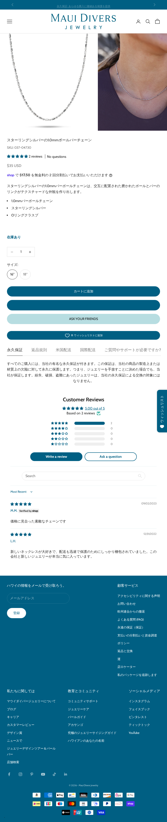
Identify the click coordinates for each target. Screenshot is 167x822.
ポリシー (123, 643)
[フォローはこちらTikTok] (54, 774)
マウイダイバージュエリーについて (31, 701)
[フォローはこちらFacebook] (9, 774)
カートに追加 (83, 291)
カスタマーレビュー (20, 725)
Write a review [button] (56, 457)
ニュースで (14, 741)
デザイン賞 (14, 733)
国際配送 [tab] (88, 350)
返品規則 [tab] (39, 350)
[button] (18, 156)
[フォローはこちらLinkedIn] (65, 774)
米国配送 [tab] (63, 350)
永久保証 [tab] (15, 350)
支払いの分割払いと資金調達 (137, 635)
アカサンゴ (75, 725)
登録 (16, 613)
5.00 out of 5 (95, 408)
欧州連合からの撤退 (131, 611)
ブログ (11, 709)
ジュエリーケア (78, 709)
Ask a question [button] (111, 457)
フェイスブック (139, 709)
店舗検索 (13, 762)
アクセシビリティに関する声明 (138, 596)
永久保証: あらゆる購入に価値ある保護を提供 (83, 4)
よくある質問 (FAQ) (130, 619)
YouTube (134, 733)
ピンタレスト (138, 717)
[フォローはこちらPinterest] (32, 774)
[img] (20, 504)
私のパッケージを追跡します (137, 675)
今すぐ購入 (83, 305)
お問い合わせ (126, 604)
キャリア (13, 717)
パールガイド (77, 717)
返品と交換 (125, 651)
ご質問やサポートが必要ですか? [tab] (132, 350)
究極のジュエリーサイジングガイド (92, 733)
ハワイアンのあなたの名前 (86, 741)
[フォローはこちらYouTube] (43, 774)
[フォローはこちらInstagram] (20, 774)
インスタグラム (139, 701)
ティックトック (139, 725)
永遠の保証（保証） (131, 627)
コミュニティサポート (83, 701)
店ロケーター (126, 667)
